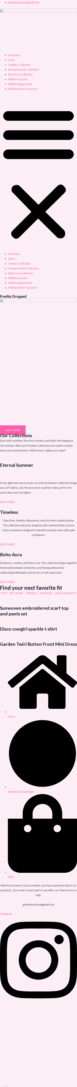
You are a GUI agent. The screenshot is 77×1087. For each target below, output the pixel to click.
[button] (38, 173)
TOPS (3, 593)
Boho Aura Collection (20, 74)
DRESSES (31, 593)
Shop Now (14, 55)
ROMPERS (46, 593)
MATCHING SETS (66, 593)
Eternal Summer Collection (23, 69)
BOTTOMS (16, 593)
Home (11, 60)
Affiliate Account (18, 79)
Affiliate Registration (20, 84)
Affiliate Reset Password (22, 88)
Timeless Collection (19, 64)
